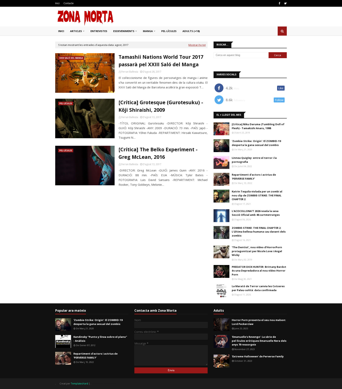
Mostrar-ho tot (197, 45)
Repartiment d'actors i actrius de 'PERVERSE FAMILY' (254, 176)
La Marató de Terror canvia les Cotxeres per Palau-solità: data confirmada (258, 288)
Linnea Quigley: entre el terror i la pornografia (254, 160)
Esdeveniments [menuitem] (123, 31)
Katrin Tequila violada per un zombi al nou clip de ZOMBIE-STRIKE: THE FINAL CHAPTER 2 (257, 195)
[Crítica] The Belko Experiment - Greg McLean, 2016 (158, 153)
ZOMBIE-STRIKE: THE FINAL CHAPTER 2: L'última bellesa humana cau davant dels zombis (259, 231)
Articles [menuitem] (76, 31)
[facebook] (279, 3)
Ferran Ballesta (129, 71)
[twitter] (285, 3)
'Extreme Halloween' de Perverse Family (258, 356)
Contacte (69, 3)
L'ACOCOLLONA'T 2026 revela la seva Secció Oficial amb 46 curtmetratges (256, 213)
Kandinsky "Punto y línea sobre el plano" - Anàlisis (100, 339)
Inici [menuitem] (61, 31)
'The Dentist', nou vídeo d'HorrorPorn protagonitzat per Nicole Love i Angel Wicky (257, 251)
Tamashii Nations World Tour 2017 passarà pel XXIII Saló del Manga (161, 60)
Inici (57, 3)
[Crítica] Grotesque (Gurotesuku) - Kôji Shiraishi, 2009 (161, 106)
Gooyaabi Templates (103, 383)
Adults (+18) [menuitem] (191, 31)
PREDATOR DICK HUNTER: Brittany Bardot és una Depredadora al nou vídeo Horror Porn (259, 270)
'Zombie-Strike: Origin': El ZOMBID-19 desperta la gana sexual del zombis (256, 143)
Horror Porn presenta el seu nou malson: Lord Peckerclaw (259, 322)
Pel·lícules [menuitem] (169, 31)
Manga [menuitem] (148, 31)
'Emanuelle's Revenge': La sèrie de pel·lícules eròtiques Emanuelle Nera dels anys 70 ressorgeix (259, 340)
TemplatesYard (79, 383)
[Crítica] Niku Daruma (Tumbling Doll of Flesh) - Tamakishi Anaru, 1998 (258, 126)
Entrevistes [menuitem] (98, 31)
